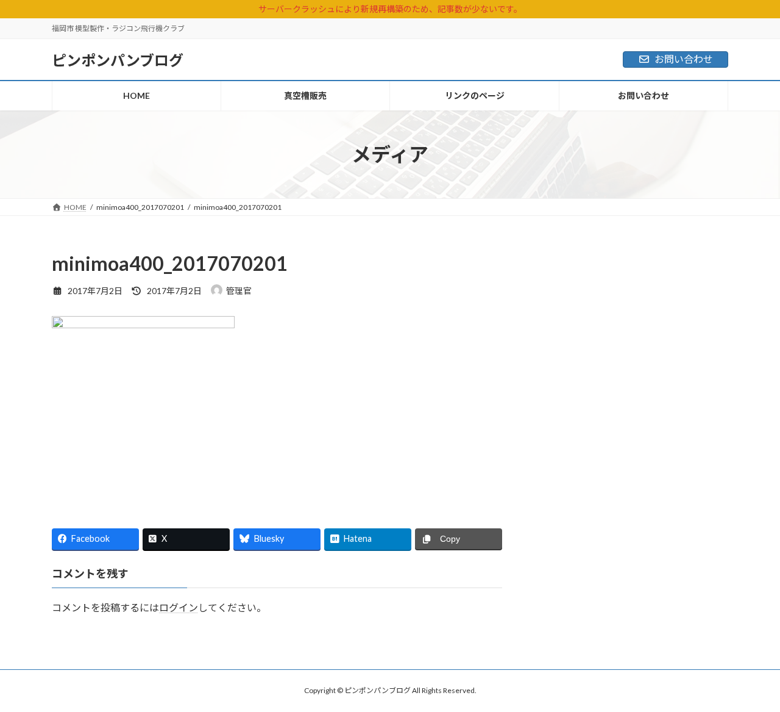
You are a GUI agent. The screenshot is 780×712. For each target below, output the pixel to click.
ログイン (178, 607)
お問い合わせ (683, 59)
